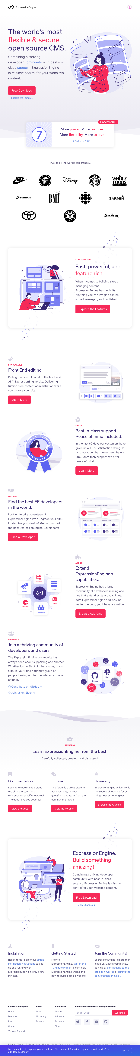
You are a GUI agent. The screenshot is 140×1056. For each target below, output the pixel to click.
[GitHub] (106, 1022)
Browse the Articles (109, 804)
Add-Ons (59, 1016)
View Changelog (86, 905)
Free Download (22, 90)
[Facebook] (87, 1022)
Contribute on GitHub (25, 686)
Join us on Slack (21, 692)
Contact (12, 1026)
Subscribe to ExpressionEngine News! (95, 1006)
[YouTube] (96, 1022)
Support (59, 1011)
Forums (40, 1021)
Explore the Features (22, 97)
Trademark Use (33, 1044)
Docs (38, 1011)
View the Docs (20, 808)
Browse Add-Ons (90, 613)
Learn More (19, 399)
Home (11, 1011)
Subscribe (120, 1012)
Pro (10, 1021)
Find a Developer (23, 537)
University (41, 1016)
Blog (57, 1026)
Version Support (16, 1031)
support (23, 68)
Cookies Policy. (21, 1052)
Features (12, 1016)
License (45, 1044)
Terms (20, 1044)
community (33, 62)
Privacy (11, 1044)
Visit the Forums (64, 808)
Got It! (125, 1050)
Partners (59, 1021)
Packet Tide (107, 1044)
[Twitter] (78, 1022)
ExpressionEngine (26, 7)
